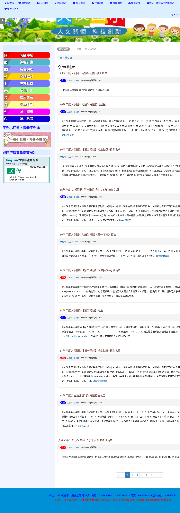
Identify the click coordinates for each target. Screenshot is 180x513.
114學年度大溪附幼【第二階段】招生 (80, 310)
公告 (63, 80)
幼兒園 (68, 58)
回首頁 (10, 3)
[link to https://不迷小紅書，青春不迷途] (27, 139)
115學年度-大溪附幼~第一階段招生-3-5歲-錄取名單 (88, 189)
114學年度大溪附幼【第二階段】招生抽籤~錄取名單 (89, 270)
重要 (63, 277)
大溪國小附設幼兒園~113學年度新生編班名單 (85, 440)
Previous (2, 20)
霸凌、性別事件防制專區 (161, 3)
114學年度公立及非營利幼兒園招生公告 (82, 395)
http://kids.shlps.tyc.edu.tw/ (75, 336)
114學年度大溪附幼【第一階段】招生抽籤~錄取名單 (89, 350)
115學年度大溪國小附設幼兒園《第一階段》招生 (87, 234)
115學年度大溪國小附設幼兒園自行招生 (82, 104)
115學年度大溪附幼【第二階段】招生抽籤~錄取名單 (89, 149)
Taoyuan (12, 160)
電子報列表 (90, 49)
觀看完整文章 (124, 220)
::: (58, 43)
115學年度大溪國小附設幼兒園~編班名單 (82, 73)
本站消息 (63, 49)
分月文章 (76, 49)
